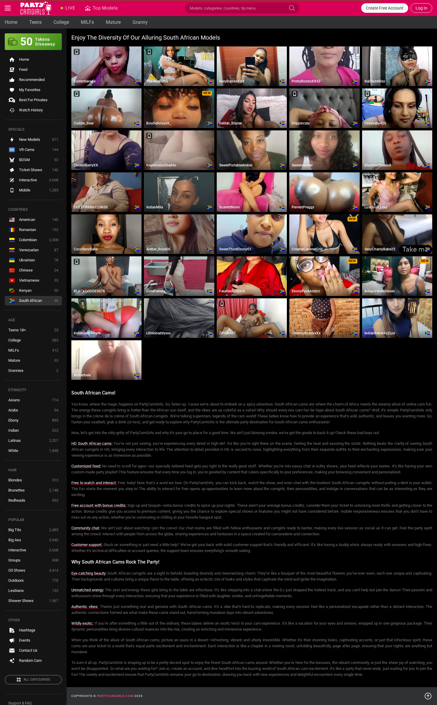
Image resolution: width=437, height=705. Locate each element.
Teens (35, 22)
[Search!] (292, 8)
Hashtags (27, 630)
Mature (113, 22)
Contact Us (28, 650)
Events (24, 640)
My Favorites (29, 90)
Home (11, 22)
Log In (421, 8)
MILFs (87, 22)
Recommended (32, 79)
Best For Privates (33, 100)
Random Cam (30, 660)
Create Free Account (384, 8)
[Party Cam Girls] (36, 8)
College (61, 22)
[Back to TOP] (428, 696)
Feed (23, 69)
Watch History (31, 110)
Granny (140, 22)
